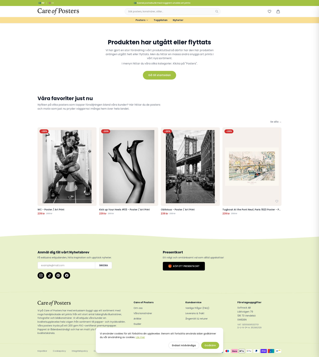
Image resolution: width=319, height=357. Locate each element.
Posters (140, 20)
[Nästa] (278, 171)
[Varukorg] (278, 11)
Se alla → (275, 121)
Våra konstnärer (143, 313)
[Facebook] (66, 275)
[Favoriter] (269, 11)
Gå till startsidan (159, 75)
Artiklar (137, 318)
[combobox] (172, 11)
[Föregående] (41, 171)
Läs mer (140, 337)
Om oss (138, 308)
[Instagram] (41, 275)
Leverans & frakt (194, 313)
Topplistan (160, 20)
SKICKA (103, 265)
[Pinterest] (58, 275)
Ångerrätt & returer (196, 318)
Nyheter (178, 20)
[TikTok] (49, 275)
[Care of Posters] (82, 303)
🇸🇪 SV (41, 2)
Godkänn (210, 345)
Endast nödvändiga (184, 345)
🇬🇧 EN (51, 2)
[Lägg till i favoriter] (92, 201)
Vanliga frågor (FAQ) (197, 308)
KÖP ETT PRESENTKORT (184, 266)
